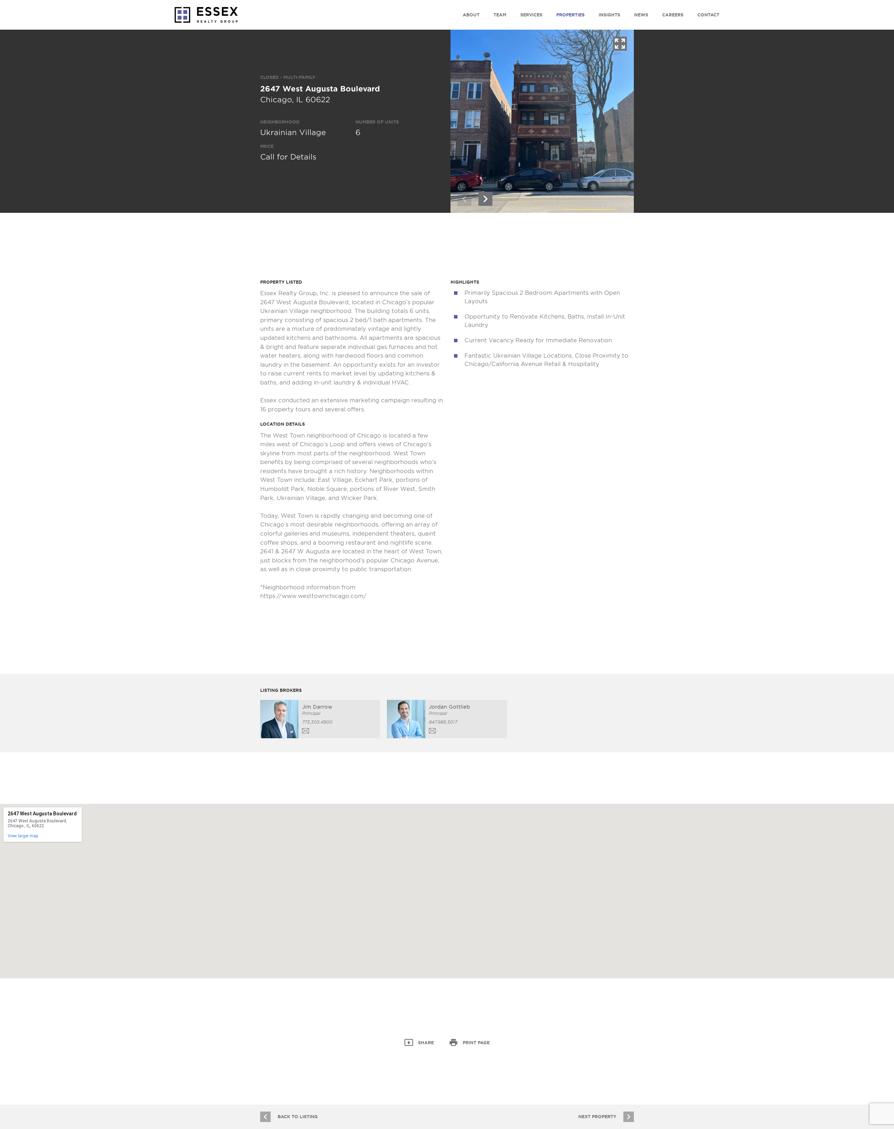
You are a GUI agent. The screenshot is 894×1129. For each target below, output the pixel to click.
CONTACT (708, 14)
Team (499, 14)
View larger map (23, 835)
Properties (570, 14)
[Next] (485, 199)
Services (531, 14)
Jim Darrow (317, 707)
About (471, 14)
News (641, 14)
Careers (672, 14)
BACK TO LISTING (298, 1116)
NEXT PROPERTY (597, 1116)
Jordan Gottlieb (449, 707)
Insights (609, 14)
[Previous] (464, 199)
